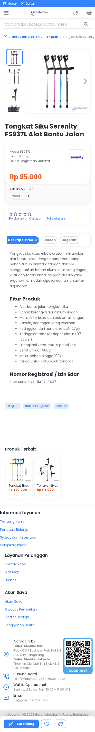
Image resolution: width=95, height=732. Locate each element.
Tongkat (51, 37)
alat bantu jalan (37, 406)
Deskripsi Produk (23, 240)
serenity (61, 406)
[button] (31, 81)
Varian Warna (20, 189)
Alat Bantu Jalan (26, 37)
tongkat (13, 406)
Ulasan (49, 240)
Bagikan (69, 240)
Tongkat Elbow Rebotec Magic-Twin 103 (19, 486)
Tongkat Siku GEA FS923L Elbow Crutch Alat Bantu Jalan (47, 486)
